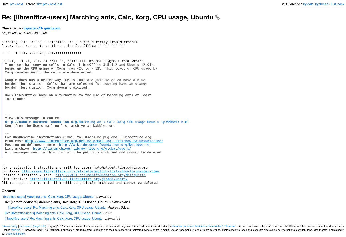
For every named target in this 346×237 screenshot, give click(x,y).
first (39, 4)
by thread (321, 4)
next (20, 4)
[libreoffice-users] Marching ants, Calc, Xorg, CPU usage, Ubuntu (47, 196)
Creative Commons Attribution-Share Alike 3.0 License (203, 226)
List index (337, 4)
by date (308, 4)
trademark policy (15, 233)
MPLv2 (16, 230)
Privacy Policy (9, 226)
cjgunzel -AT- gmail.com (42, 28)
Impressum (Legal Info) (33, 226)
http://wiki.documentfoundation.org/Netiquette (104, 145)
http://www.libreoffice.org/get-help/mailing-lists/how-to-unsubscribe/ (94, 141)
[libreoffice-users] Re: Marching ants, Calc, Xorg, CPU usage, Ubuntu (57, 207)
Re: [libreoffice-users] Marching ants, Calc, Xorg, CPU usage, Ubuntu (107, 16)
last (59, 4)
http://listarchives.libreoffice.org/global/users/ (82, 148)
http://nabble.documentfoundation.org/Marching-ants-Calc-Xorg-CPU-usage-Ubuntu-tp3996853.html (97, 122)
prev (13, 4)
